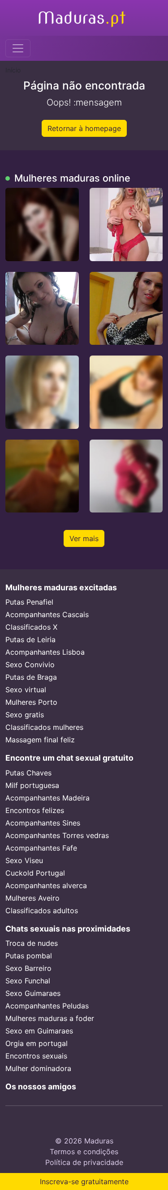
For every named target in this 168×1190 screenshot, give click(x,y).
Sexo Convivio (30, 664)
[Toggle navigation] (17, 48)
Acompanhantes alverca (46, 885)
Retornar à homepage (84, 128)
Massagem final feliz (40, 739)
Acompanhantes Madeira (47, 797)
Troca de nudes (31, 943)
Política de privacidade (84, 1162)
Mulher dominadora (38, 1068)
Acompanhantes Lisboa (45, 652)
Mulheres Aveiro (32, 898)
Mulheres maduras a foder (49, 1018)
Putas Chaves (28, 772)
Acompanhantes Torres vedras (57, 835)
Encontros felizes (34, 810)
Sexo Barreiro (28, 968)
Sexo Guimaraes (32, 993)
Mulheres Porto (31, 702)
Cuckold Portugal (35, 872)
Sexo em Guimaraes (39, 1030)
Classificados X (31, 627)
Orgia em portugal (36, 1043)
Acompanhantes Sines (42, 822)
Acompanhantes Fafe (41, 847)
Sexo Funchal (27, 980)
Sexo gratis (24, 714)
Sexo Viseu (24, 860)
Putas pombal (28, 955)
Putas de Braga (31, 677)
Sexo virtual (25, 689)
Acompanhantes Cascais (47, 614)
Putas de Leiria (30, 639)
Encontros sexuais (36, 1055)
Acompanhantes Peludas (47, 1005)
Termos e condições (84, 1151)
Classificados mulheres (44, 727)
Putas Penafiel (29, 601)
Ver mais (84, 538)
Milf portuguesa (32, 785)
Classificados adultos (41, 910)
